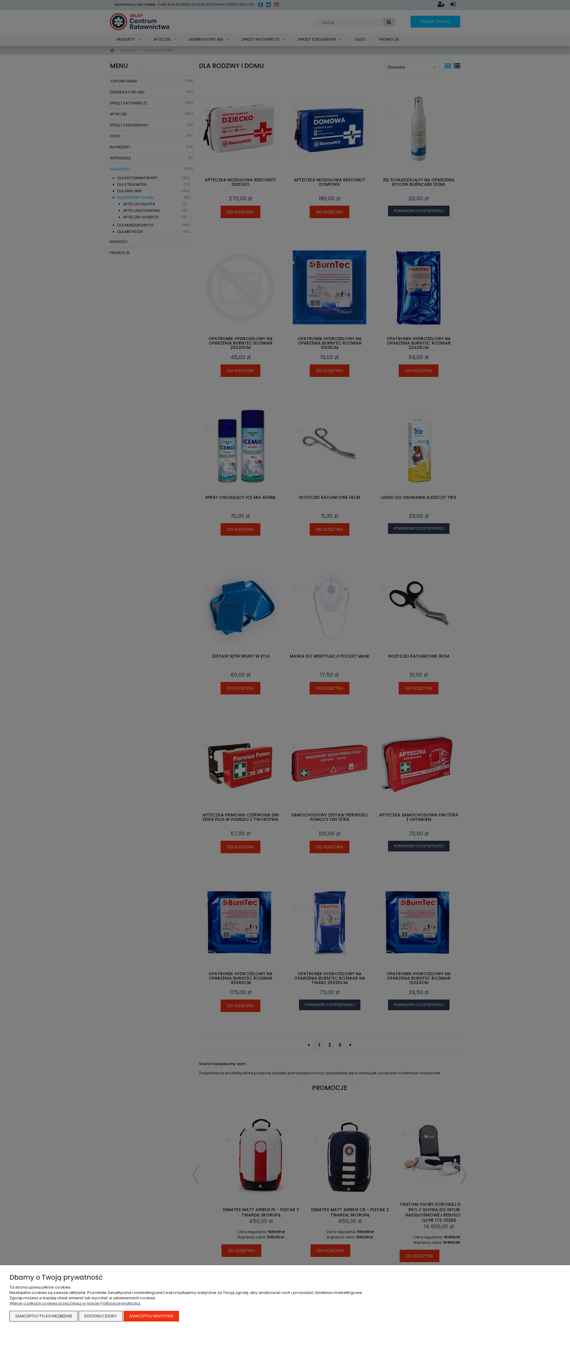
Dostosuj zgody (100, 1316)
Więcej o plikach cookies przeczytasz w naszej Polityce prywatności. (75, 1303)
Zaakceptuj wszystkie (151, 1316)
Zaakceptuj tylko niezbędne (43, 1316)
